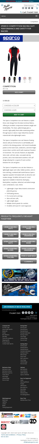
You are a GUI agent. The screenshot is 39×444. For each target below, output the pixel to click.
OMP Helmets (24, 373)
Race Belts (23, 389)
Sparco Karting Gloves (10, 249)
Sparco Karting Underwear (28, 249)
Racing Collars (24, 335)
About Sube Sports (7, 329)
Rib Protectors (24, 358)
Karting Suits (23, 345)
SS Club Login (5, 327)
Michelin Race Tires (25, 400)
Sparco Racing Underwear (28, 235)
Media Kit (4, 331)
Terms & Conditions (7, 338)
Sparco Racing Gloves (10, 235)
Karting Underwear (25, 351)
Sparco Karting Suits (10, 242)
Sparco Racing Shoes (28, 228)
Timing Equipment (7, 407)
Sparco (27, 22)
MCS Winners (5, 335)
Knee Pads (23, 356)
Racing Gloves (24, 331)
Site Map (4, 336)
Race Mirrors (23, 387)
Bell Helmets (23, 369)
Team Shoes (5, 374)
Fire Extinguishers (25, 394)
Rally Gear (5, 400)
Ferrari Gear (23, 340)
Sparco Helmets (24, 374)
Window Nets (24, 393)
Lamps (4, 404)
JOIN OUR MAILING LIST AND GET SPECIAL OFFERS (17, 307)
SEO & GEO (5, 437)
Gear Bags (23, 336)
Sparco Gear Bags (28, 256)
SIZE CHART (19, 92)
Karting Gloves (24, 349)
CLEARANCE (28, 262)
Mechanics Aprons (7, 373)
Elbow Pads (23, 355)
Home (2, 22)
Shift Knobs (23, 385)
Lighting (4, 402)
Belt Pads (22, 391)
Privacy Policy (6, 342)
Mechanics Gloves (7, 371)
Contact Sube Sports (7, 344)
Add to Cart (19, 115)
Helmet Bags (23, 338)
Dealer (4, 333)
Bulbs (3, 405)
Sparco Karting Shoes (28, 242)
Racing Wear (10, 22)
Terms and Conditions (8, 435)
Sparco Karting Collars (10, 256)
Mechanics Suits (6, 369)
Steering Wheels (24, 382)
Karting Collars (24, 353)
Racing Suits (19, 22)
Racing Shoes (23, 329)
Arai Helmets (23, 371)
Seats (21, 380)
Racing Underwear (25, 333)
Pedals (22, 384)
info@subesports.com (31, 442)
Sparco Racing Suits (10, 228)
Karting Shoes (24, 347)
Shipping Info (5, 340)
